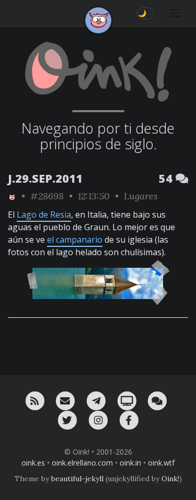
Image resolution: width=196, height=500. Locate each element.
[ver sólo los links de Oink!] (12, 196)
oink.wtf (161, 463)
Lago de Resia (44, 214)
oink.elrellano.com (82, 463)
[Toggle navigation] (175, 13)
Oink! (170, 478)
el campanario (74, 239)
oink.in (130, 463)
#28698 (47, 196)
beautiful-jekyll (77, 478)
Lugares (141, 196)
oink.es (33, 463)
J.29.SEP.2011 (45, 178)
